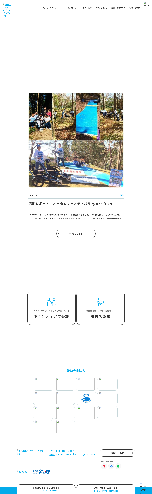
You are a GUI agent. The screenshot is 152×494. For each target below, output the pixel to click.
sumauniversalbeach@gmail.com (72, 454)
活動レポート (29, 69)
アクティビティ (101, 8)
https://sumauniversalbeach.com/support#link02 (100, 308)
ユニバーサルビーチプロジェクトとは (76, 8)
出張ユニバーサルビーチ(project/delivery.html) (46, 489)
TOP (18, 69)
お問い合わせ (134, 8)
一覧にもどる (76, 233)
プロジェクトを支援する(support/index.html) (51, 308)
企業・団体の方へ (118, 8)
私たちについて (49, 8)
